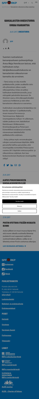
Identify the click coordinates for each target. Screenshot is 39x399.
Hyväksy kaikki (19, 201)
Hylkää (19, 211)
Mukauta (19, 206)
